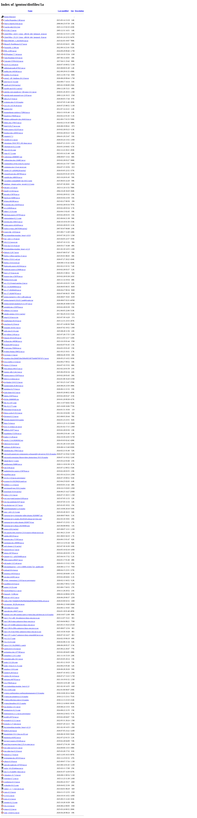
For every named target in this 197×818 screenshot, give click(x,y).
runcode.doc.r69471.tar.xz (13, 611)
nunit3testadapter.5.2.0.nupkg (14, 509)
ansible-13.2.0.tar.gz (11, 75)
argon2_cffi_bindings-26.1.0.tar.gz (16, 78)
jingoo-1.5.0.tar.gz (10, 365)
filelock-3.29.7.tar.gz (11, 252)
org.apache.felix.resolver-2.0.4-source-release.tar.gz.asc (24, 533)
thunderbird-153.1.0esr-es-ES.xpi (16, 734)
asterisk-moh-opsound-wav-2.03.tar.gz (18, 95)
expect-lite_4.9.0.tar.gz (12, 232)
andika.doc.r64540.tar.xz (13, 71)
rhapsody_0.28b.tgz (11, 594)
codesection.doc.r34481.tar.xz (14, 160)
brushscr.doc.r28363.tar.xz (13, 133)
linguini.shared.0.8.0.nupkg (14, 420)
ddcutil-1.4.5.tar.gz (10, 188)
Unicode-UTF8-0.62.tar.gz (13, 61)
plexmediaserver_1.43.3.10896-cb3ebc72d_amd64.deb (24, 567)
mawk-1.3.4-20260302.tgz (13, 440)
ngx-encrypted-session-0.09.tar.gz (16, 498)
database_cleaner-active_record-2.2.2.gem (19, 184)
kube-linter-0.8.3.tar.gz (12, 393)
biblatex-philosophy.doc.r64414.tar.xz (17, 119)
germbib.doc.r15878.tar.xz (13, 307)
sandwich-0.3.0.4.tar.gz (12, 649)
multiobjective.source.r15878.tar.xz (16, 471)
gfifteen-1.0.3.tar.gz (11, 311)
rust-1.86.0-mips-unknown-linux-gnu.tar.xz (19, 621)
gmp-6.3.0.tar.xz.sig (11, 317)
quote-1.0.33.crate (10, 587)
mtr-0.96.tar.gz (9, 468)
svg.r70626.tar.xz (10, 683)
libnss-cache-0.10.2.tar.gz (13, 413)
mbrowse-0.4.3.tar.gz (11, 444)
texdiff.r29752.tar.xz (11, 717)
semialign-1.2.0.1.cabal (12, 656)
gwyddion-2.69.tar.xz (11, 334)
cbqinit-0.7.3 (8, 136)
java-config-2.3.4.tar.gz (12, 362)
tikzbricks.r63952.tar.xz (12, 738)
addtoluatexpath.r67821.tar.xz (14, 68)
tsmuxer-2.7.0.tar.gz (11, 755)
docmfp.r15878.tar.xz (11, 194)
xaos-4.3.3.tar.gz (10, 792)
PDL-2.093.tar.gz (10, 51)
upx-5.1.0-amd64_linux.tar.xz (14, 772)
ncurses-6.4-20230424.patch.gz (15, 481)
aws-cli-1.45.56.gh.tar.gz (13, 106)
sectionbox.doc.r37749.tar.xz (14, 652)
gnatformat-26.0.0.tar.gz (12, 321)
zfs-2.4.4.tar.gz (9, 806)
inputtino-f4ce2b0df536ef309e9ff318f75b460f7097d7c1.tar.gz (26, 358)
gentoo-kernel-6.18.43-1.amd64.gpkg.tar (18, 300)
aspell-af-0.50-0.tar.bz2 (12, 85)
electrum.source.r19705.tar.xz (14, 215)
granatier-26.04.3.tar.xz (12, 328)
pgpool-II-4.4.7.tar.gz (11, 550)
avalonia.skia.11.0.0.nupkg (13, 102)
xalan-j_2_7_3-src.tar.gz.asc (14, 789)
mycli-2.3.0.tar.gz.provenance (14, 478)
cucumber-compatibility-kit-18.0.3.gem (18, 181)
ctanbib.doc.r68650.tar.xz (13, 177)
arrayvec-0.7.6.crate (11, 82)
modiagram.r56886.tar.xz (13, 464)
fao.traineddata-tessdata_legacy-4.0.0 (17, 235)
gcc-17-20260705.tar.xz (12, 293)
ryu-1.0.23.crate (9, 642)
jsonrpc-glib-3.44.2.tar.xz (13, 372)
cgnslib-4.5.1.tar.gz (11, 140)
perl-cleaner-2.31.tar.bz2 (12, 546)
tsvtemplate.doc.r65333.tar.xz (14, 758)
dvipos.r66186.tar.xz (11, 201)
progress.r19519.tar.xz (12, 574)
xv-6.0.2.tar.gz (9, 796)
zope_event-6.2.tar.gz (11, 813)
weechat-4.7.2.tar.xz (11, 779)
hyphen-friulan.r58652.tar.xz (14, 352)
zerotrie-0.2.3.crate (10, 802)
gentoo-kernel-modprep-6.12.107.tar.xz (18, 304)
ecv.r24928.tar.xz (10, 208)
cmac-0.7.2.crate (10, 153)
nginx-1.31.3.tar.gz (11, 495)
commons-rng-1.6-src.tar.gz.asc (15, 167)
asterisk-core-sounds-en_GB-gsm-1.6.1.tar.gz (20, 92)
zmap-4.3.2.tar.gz (10, 809)
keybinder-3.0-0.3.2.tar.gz (13, 382)
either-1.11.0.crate (10, 211)
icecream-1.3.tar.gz (11, 355)
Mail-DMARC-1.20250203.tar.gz (16, 41)
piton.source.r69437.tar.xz (13, 560)
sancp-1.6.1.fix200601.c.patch (15, 645)
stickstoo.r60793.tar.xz (12, 679)
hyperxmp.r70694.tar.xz (12, 348)
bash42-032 (8, 109)
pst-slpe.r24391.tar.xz (11, 577)
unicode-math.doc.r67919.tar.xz (15, 765)
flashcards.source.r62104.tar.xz (15, 266)
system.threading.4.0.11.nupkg (15, 703)
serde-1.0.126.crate (11, 662)
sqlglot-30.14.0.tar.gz (11, 676)
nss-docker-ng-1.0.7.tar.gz (13, 505)
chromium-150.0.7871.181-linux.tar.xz (18, 143)
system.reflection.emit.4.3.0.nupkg (16, 700)
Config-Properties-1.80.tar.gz (14, 20)
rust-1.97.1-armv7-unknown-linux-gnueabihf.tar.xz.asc (23, 635)
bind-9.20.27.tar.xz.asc (12, 126)
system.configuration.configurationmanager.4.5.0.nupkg (24, 693)
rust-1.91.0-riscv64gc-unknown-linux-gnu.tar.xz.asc (22, 632)
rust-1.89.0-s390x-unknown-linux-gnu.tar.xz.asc (21, 628)
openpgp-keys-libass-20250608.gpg (17, 526)
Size (72, 11)
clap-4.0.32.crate (10, 150)
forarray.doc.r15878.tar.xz (13, 276)
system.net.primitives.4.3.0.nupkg (16, 697)
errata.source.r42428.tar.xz (13, 225)
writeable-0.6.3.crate (11, 785)
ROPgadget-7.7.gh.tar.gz (13, 54)
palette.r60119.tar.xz (11, 536)
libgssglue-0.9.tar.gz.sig (12, 410)
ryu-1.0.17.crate (9, 638)
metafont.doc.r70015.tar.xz (13, 451)
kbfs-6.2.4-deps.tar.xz (11, 379)
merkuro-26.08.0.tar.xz (12, 447)
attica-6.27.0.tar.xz (10, 99)
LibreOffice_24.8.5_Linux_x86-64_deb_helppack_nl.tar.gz (25, 34)
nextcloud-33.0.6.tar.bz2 (12, 492)
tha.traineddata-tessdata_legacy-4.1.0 (17, 727)
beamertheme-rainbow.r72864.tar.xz (17, 112)
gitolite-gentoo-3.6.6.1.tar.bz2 (14, 314)
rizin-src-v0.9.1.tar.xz (11, 597)
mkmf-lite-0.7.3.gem (11, 461)
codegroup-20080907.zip (13, 157)
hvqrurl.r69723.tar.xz (11, 345)
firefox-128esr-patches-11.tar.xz (15, 256)
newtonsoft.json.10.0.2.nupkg (14, 488)
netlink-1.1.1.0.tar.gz (11, 485)
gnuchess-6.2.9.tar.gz (11, 324)
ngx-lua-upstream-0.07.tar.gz (14, 502)
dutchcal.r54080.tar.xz (12, 198)
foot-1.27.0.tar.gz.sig (11, 273)
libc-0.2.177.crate (10, 406)
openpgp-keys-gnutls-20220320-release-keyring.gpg (23, 519)
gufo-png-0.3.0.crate (11, 331)
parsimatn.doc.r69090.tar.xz (14, 543)
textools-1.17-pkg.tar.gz (12, 724)
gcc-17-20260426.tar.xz (12, 290)
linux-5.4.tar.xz (9, 423)
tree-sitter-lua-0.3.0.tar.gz (13, 751)
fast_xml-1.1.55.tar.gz (12, 239)
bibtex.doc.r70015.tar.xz (12, 123)
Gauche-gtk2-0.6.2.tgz (12, 27)
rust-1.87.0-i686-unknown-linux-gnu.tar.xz (19, 625)
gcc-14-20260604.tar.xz (12, 287)
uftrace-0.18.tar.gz (10, 761)
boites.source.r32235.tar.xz (13, 129)
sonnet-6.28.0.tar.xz (11, 673)
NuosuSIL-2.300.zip (11, 48)
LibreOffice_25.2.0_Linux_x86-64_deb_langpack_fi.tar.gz (25, 37)
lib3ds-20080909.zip (11, 399)
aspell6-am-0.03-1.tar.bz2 (13, 88)
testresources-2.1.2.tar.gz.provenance (17, 714)
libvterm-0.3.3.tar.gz (11, 416)
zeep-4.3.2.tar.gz (10, 799)
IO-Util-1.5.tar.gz (10, 30)
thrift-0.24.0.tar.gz (10, 731)
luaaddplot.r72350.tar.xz (12, 434)
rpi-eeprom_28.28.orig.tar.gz (14, 604)
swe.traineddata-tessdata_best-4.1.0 (16, 686)
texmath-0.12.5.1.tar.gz (12, 720)
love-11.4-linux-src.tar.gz (13, 427)
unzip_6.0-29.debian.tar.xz (13, 768)
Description (79, 11)
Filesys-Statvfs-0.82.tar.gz (13, 24)
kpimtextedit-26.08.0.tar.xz (13, 386)
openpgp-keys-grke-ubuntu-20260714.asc (19, 522)
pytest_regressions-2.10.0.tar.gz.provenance (19, 580)
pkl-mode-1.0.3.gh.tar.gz (13, 563)
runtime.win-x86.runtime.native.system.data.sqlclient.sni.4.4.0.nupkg (28, 615)
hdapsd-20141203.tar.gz (12, 338)
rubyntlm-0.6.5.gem (11, 608)
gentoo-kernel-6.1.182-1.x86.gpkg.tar (17, 297)
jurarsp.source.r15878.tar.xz (14, 375)
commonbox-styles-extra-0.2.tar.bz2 (17, 164)
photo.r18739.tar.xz (11, 553)
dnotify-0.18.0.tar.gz (11, 191)
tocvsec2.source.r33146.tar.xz (14, 741)
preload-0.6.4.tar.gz (11, 570)
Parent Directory (10, 17)
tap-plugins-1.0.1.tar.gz (12, 707)
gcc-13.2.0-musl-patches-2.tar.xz (15, 283)
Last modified (63, 11)
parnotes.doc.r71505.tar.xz (13, 539)
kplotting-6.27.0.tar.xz (12, 389)
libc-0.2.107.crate (10, 403)
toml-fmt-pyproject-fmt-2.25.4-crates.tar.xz (19, 744)
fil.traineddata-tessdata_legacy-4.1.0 (17, 249)
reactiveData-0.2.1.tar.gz (13, 591)
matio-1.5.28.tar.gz (10, 437)
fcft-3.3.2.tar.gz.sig (10, 242)
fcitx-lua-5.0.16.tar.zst (12, 246)
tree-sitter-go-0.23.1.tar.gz (13, 748)
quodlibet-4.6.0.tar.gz (11, 584)
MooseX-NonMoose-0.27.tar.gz (15, 44)
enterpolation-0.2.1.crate (12, 218)
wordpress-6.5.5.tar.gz (12, 782)
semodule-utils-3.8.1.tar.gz (13, 659)
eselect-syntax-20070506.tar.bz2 (15, 229)
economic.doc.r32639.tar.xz (14, 205)
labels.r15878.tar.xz (11, 396)
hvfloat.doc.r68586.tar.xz (13, 341)
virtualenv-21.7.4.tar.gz (12, 775)
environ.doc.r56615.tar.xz (13, 222)
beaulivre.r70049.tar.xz (12, 116)
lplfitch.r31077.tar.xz (11, 430)
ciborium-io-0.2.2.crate (12, 147)
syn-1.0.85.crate (10, 690)
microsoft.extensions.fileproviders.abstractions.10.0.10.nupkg (26, 457)
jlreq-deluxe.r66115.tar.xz (13, 369)
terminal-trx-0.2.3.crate (12, 710)
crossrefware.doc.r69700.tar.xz (15, 174)
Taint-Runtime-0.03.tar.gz (13, 58)
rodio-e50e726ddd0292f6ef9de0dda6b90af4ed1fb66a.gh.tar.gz (26, 601)
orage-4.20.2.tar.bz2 (11, 529)
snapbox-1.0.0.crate (11, 669)
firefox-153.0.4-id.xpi (11, 263)
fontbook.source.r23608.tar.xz (15, 270)
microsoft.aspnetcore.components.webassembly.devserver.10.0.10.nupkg (30, 454)
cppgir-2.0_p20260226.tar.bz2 (15, 170)
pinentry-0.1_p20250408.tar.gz (15, 556)
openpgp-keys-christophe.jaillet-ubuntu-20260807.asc (23, 515)
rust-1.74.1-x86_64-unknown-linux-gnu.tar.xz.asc (22, 618)
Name (30, 11)
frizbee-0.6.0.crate (10, 280)
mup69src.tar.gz (9, 474)
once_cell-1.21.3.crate (12, 512)
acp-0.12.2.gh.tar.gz (11, 65)
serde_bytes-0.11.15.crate (13, 666)
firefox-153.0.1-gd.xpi (12, 259)
